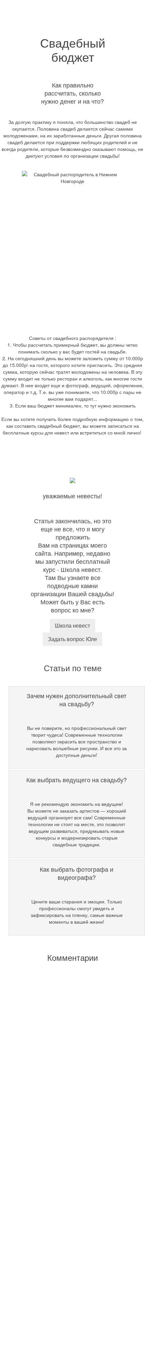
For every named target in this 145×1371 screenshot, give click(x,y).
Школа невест (72, 625)
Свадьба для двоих (62, 1093)
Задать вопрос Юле (72, 639)
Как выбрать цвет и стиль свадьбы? (80, 1243)
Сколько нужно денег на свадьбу (77, 1196)
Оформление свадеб (64, 1077)
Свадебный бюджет (63, 1235)
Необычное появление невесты (76, 1068)
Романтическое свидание (69, 1085)
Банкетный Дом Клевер (67, 1102)
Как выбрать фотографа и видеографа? (70, 1270)
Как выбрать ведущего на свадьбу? (80, 1282)
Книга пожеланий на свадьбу (73, 1188)
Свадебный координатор (68, 1021)
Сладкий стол (56, 1060)
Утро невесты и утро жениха (72, 1156)
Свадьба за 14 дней (63, 1205)
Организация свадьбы (65, 1012)
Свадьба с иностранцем (67, 1147)
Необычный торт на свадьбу (72, 1164)
